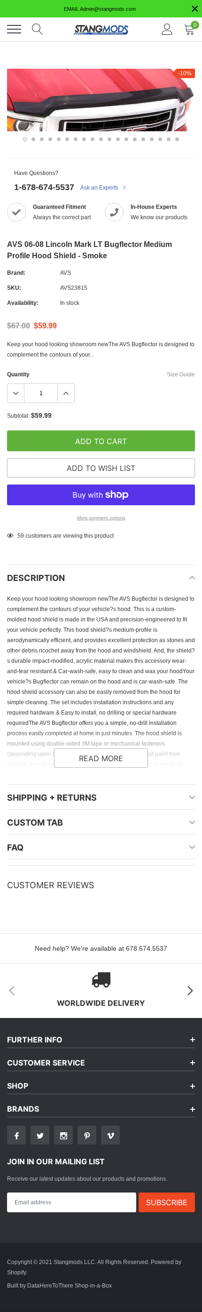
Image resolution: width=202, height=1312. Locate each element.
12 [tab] (118, 139)
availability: (23, 302)
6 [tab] (67, 139)
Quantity (18, 374)
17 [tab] (160, 139)
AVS (65, 272)
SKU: (14, 287)
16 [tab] (152, 139)
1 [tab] (25, 139)
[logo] (101, 29)
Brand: (16, 272)
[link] (16, 1135)
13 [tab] (126, 139)
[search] (37, 29)
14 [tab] (135, 139)
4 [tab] (50, 139)
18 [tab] (169, 139)
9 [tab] (92, 139)
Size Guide (181, 374)
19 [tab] (177, 139)
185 (22, 535)
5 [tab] (59, 139)
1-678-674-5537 (44, 187)
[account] (167, 28)
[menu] (14, 29)
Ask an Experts (100, 187)
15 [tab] (143, 139)
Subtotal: (18, 415)
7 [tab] (76, 139)
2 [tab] (33, 139)
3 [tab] (42, 139)
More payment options (101, 518)
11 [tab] (109, 139)
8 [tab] (84, 139)
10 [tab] (101, 139)
